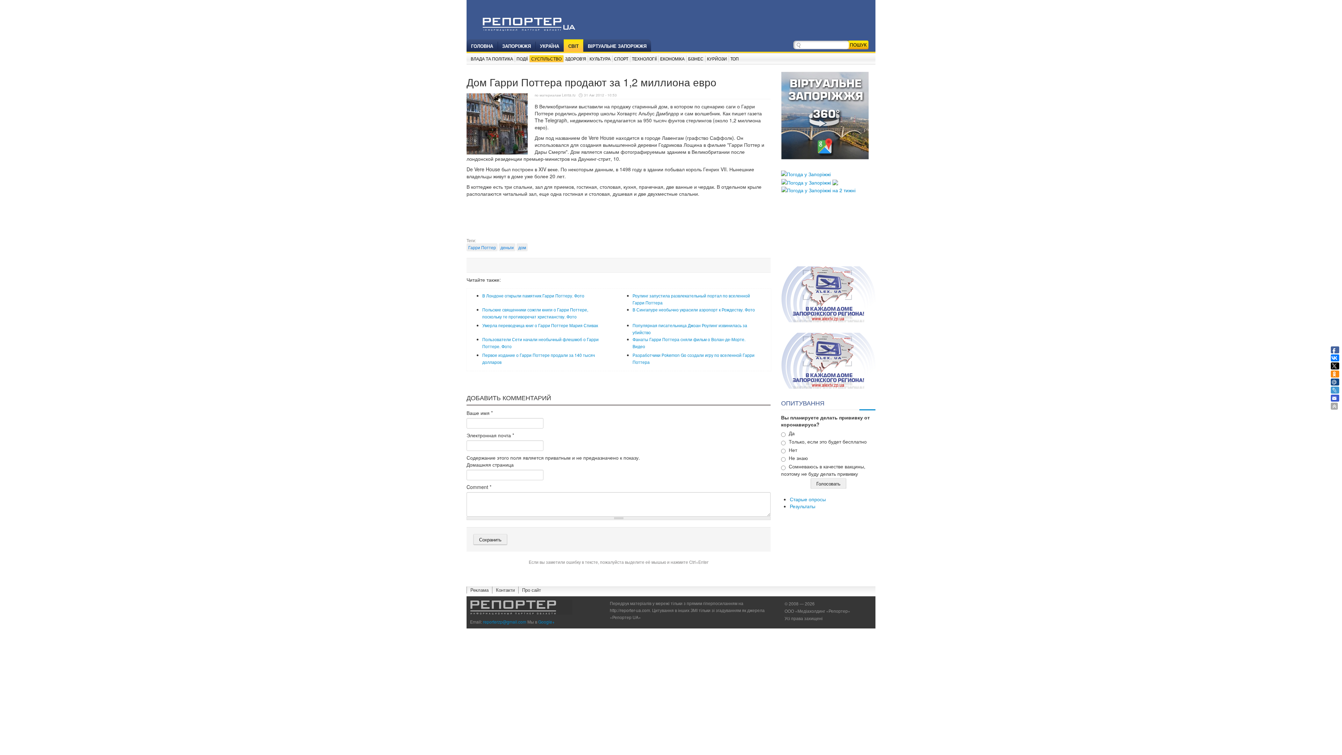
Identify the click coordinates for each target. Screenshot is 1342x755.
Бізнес (696, 59)
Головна (482, 46)
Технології (644, 59)
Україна (549, 46)
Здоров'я (575, 59)
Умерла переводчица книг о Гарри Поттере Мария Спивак (540, 325)
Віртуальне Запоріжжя (617, 46)
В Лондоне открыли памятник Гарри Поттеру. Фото (533, 296)
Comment (479, 486)
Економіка (672, 59)
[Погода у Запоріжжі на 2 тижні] (818, 189)
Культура (600, 59)
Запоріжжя (516, 46)
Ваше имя (480, 412)
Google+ (546, 622)
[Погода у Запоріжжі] (806, 173)
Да (792, 433)
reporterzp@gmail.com (504, 622)
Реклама (479, 590)
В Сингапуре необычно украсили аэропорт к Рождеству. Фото (694, 309)
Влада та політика (492, 59)
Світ (573, 46)
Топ (734, 59)
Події (522, 59)
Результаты (802, 506)
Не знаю (798, 457)
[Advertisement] (618, 220)
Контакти (505, 590)
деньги (507, 247)
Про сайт (531, 590)
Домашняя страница (490, 464)
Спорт (621, 59)
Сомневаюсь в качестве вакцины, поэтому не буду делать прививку (823, 470)
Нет (793, 449)
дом (522, 247)
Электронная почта (490, 435)
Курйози (717, 59)
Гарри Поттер (482, 247)
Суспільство (546, 59)
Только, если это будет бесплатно (828, 441)
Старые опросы (808, 499)
